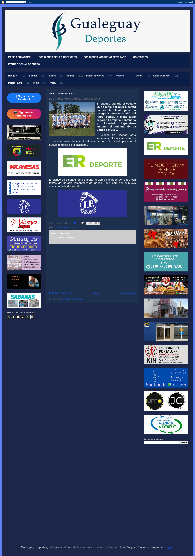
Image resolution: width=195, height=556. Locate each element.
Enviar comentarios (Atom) (72, 299)
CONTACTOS (140, 57)
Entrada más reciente (61, 293)
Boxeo (52, 75)
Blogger (168, 547)
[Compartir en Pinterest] (98, 223)
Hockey (120, 75)
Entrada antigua (127, 293)
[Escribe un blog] (90, 223)
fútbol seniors (67, 227)
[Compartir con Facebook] (96, 223)
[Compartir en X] (93, 223)
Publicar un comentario (64, 238)
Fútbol (70, 75)
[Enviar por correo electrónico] (87, 223)
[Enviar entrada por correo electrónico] (83, 223)
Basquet (12, 75)
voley (53, 83)
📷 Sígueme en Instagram (24, 114)
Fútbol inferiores (95, 75)
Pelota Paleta (15, 83)
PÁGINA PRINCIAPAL (20, 57)
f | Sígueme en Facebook (24, 98)
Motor (138, 75)
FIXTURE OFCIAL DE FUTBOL (24, 64)
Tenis (36, 83)
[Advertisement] (92, 268)
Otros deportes (161, 75)
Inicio (96, 293)
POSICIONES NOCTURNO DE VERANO (105, 57)
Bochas (33, 75)
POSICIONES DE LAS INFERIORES (58, 57)
